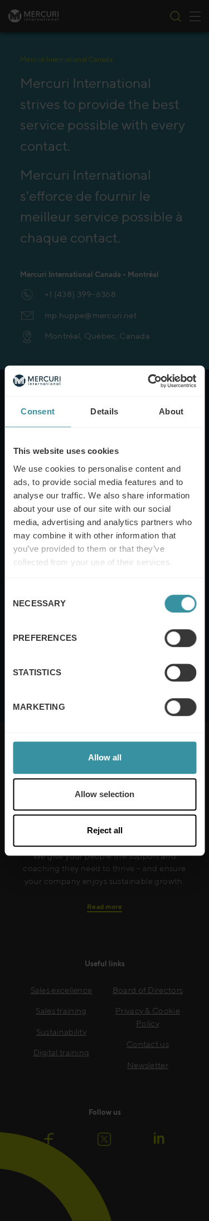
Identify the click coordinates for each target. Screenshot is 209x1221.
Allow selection (104, 794)
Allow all (104, 757)
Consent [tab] (38, 411)
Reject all (105, 830)
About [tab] (171, 411)
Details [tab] (104, 411)
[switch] (180, 638)
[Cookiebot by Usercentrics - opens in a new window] (148, 381)
